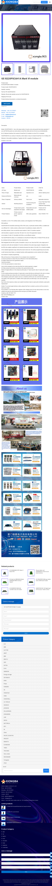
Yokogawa (6, 760)
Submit (26, 633)
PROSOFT (6, 738)
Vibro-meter (7, 754)
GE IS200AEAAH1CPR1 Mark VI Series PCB (16, 571)
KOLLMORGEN (7, 711)
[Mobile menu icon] (50, 2)
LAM (5, 717)
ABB (5, 647)
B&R (5, 656)
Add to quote (7, 103)
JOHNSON (6, 708)
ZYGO (5, 763)
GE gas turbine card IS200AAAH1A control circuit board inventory (42, 572)
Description (4, 125)
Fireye (5, 683)
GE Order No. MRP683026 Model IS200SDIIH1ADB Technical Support (16, 581)
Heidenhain (7, 693)
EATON (5, 665)
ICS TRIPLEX (7, 702)
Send (26, 871)
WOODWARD (7, 757)
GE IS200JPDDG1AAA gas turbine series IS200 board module (43, 580)
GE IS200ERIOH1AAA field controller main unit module (15, 589)
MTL (5, 726)
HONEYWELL (7, 699)
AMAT (5, 653)
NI (4, 729)
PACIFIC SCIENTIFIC (9, 735)
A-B (5, 644)
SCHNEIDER (7, 744)
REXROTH (6, 741)
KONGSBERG (7, 714)
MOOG (5, 720)
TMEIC (5, 748)
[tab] (26, 124)
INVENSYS (6, 705)
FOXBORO (6, 686)
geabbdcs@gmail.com (10, 114)
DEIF (5, 662)
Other (5, 732)
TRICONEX (6, 751)
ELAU (5, 668)
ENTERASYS (7, 677)
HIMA (5, 696)
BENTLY (6, 659)
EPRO (5, 680)
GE (5, 106)
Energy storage (8, 674)
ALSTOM (6, 650)
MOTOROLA (7, 723)
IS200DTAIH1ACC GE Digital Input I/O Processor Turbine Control (43, 589)
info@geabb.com (9, 116)
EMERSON (6, 671)
